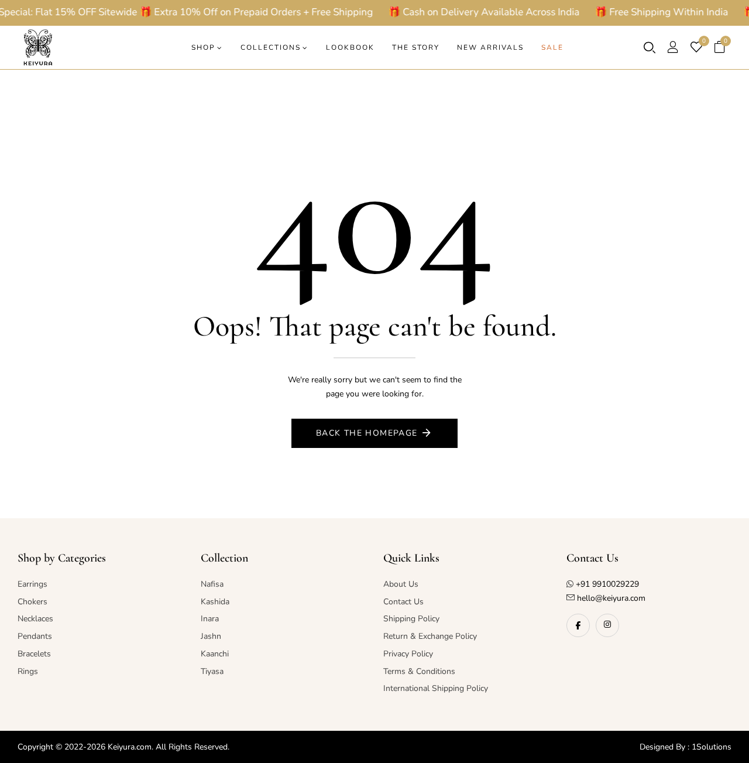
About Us (400, 584)
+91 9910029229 (607, 584)
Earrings (32, 584)
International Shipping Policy (435, 688)
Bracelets (34, 653)
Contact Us (403, 601)
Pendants (35, 636)
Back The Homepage (367, 433)
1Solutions (711, 746)
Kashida (215, 601)
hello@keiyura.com (610, 598)
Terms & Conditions (419, 671)
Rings (28, 671)
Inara (210, 618)
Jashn (211, 636)
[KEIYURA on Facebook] (578, 625)
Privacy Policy (408, 653)
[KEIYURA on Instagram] (607, 625)
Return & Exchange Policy (430, 636)
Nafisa (212, 584)
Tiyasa (212, 671)
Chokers (32, 601)
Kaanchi (215, 653)
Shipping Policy (411, 618)
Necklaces (35, 618)
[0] (696, 49)
